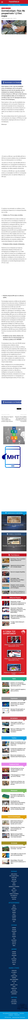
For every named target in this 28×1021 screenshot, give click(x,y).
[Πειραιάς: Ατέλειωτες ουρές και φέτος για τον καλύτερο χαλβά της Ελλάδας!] (14, 540)
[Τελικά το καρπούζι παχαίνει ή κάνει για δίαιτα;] (5, 691)
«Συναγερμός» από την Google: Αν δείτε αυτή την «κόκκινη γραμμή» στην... (17, 704)
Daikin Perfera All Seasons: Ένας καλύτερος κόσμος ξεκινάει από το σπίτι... (16, 822)
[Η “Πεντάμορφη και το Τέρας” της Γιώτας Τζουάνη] (5, 776)
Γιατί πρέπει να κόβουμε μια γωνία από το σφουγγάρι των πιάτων (17, 796)
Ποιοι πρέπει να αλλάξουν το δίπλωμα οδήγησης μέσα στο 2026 (17, 593)
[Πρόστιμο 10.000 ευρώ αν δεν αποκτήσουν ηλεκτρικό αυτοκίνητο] (5, 730)
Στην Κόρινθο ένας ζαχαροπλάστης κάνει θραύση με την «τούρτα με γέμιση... (17, 803)
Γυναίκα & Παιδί (14, 764)
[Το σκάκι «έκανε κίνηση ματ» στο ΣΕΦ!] (5, 623)
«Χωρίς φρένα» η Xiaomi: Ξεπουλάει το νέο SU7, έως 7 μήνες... (17, 724)
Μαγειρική (14, 790)
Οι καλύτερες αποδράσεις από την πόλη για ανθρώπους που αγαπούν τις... (17, 750)
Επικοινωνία (16, 1014)
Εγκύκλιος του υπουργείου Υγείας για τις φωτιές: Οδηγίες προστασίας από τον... (18, 684)
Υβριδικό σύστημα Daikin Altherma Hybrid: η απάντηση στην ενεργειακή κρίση (17, 835)
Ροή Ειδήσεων (15, 555)
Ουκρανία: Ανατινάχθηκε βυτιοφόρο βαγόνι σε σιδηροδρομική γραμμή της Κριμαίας (21, 419)
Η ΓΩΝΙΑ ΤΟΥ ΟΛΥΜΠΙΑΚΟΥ (9, 632)
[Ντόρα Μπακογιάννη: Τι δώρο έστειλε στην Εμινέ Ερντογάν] (5, 809)
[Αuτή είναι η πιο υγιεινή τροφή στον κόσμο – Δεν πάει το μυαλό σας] (5, 848)
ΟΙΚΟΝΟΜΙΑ (8, 8)
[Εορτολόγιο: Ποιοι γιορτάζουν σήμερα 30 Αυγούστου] (5, 560)
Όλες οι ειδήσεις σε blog (14, 5)
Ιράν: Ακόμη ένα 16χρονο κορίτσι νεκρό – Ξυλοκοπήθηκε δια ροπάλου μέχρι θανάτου (7, 419)
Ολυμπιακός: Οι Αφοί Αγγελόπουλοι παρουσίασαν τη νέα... (14, 645)
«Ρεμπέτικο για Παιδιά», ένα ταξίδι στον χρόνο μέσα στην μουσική (17, 783)
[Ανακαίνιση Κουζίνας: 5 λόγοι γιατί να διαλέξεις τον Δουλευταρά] (5, 829)
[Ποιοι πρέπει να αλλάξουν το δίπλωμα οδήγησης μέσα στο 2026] (5, 593)
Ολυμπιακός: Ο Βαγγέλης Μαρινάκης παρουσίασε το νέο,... (14, 659)
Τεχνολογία (14, 698)
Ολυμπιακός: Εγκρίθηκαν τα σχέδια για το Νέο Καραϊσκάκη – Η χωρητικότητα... (17, 617)
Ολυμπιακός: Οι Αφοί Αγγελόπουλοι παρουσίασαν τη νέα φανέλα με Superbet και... (18, 603)
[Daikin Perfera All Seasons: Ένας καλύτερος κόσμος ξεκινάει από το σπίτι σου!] (5, 822)
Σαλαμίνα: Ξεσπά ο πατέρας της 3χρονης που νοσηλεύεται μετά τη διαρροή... (17, 586)
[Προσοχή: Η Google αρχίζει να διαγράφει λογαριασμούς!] (5, 710)
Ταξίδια (14, 738)
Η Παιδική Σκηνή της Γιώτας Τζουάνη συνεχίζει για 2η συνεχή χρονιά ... (17, 770)
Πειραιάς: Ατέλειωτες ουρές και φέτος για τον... (14, 546)
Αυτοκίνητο (14, 718)
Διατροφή (14, 843)
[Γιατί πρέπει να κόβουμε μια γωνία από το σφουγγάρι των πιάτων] (5, 796)
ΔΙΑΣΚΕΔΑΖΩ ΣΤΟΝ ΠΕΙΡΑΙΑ (15, 513)
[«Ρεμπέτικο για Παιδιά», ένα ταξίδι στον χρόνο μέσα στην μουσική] (5, 783)
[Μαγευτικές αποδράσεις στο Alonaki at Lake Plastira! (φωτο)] (5, 756)
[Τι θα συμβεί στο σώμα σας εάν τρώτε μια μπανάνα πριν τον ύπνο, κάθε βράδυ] (5, 855)
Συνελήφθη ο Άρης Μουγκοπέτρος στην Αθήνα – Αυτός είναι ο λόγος (17, 580)
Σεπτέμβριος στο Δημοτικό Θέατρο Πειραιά (14, 525)
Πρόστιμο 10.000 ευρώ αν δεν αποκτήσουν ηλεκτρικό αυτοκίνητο (17, 730)
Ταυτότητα (21, 1013)
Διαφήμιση (11, 1014)
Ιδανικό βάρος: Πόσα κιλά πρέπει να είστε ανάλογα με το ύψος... (18, 862)
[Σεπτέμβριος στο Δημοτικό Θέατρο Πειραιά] (14, 519)
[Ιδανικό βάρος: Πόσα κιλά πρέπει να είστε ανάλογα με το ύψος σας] (5, 862)
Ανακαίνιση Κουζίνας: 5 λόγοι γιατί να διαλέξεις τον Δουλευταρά (17, 829)
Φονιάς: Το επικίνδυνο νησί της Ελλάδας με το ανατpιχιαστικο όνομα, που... (18, 744)
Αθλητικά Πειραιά (15, 597)
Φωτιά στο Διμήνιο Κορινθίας (17, 571)
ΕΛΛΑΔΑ (3, 8)
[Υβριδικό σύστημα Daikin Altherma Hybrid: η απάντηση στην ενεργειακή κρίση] (5, 835)
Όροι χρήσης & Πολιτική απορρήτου (10, 1013)
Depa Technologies (21, 1017)
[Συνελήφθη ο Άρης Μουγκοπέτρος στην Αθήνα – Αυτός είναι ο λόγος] (5, 580)
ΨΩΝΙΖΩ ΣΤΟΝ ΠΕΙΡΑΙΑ (15, 534)
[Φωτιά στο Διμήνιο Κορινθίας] (5, 573)
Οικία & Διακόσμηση (14, 816)
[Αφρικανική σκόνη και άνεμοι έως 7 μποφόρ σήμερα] (5, 567)
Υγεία (14, 678)
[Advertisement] (14, 140)
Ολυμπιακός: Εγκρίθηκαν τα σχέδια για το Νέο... (14, 673)
